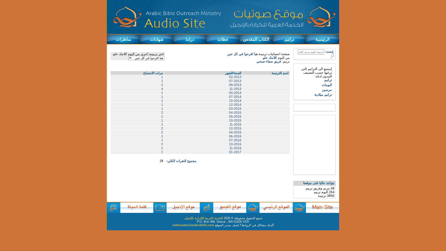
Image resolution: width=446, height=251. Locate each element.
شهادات (157, 39)
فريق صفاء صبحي (268, 61)
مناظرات (123, 39)
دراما (190, 39)
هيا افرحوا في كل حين (242, 54)
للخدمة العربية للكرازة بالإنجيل (203, 218)
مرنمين (327, 90)
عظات (223, 39)
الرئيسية (322, 39)
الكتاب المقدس (256, 39)
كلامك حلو (270, 57)
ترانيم (289, 39)
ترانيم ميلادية (323, 94)
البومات (327, 85)
